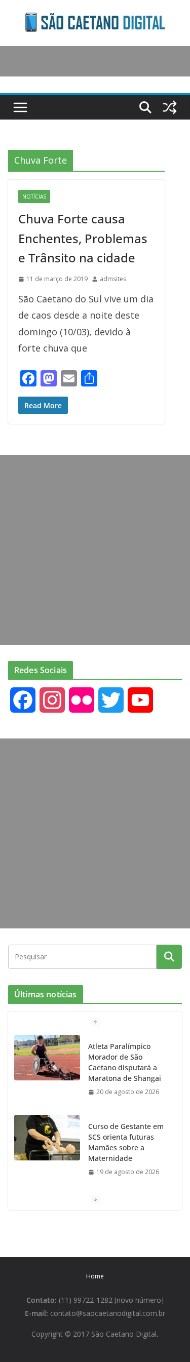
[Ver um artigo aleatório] (170, 107)
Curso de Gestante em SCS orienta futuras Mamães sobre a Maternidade (126, 1142)
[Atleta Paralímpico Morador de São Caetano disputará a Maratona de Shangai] (47, 1057)
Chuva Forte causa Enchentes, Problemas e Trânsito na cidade (82, 238)
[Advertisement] (95, 550)
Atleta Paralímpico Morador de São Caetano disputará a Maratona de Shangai (124, 1062)
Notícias (34, 196)
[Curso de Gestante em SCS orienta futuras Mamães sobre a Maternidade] (47, 1137)
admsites (113, 279)
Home (95, 1276)
